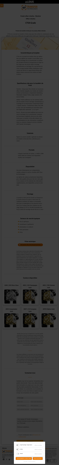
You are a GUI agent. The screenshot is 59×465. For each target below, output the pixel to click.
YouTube (21, 449)
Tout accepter (38, 458)
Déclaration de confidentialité (31, 461)
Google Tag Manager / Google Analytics (26, 444)
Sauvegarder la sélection (24, 458)
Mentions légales (26, 461)
